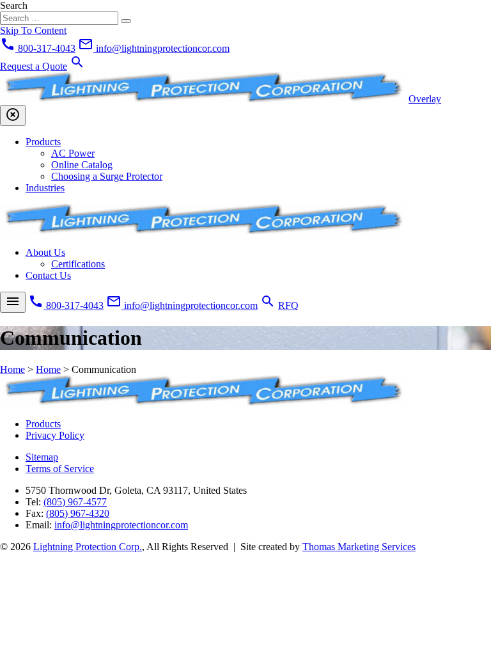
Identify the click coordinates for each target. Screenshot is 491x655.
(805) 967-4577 (75, 501)
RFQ (288, 305)
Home (12, 369)
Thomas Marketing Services (359, 546)
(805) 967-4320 (77, 513)
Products (43, 141)
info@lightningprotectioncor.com (121, 524)
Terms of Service (60, 468)
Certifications (78, 263)
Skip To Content (33, 30)
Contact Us (48, 275)
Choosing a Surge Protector (106, 176)
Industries (45, 187)
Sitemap (42, 457)
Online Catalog (82, 164)
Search (13, 5)
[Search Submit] (126, 21)
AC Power (73, 153)
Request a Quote (33, 66)
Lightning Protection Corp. (87, 546)
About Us (45, 252)
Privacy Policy (55, 435)
